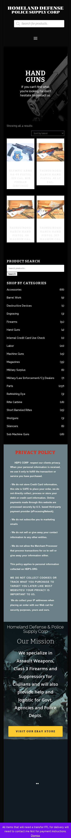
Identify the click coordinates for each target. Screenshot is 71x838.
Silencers (12, 426)
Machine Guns (15, 353)
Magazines (13, 362)
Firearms (12, 321)
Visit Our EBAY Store (35, 731)
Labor (10, 345)
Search (12, 273)
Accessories (14, 289)
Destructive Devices (19, 305)
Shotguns (12, 418)
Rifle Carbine (14, 402)
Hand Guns (13, 329)
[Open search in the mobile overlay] (39, 23)
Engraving (13, 313)
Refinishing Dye (16, 394)
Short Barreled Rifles (19, 410)
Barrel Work (14, 297)
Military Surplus (16, 369)
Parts (10, 386)
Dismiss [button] (35, 835)
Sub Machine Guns (18, 434)
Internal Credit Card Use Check (26, 337)
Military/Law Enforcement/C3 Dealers (30, 378)
